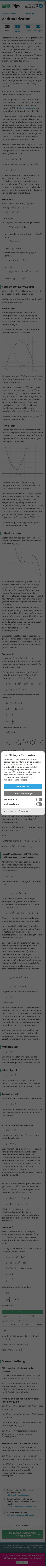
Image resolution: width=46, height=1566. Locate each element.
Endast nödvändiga (23, 793)
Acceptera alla (23, 786)
